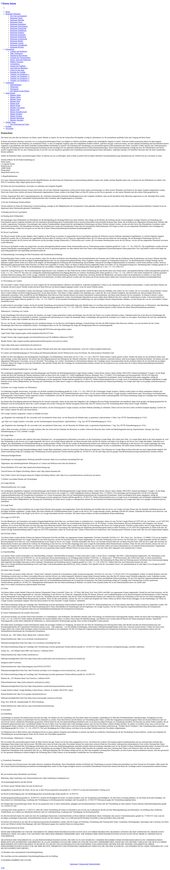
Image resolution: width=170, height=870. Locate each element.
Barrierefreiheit (94, 864)
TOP (3, 868)
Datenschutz (83, 864)
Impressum (74, 864)
